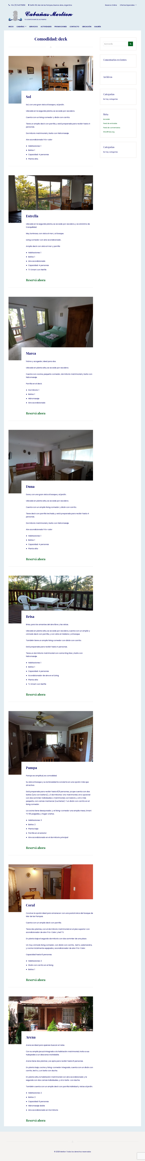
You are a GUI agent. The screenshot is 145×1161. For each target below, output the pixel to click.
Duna (30, 486)
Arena (31, 1037)
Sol (28, 96)
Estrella (32, 216)
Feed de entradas (110, 123)
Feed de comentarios (111, 127)
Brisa (30, 616)
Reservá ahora (35, 280)
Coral (30, 905)
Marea (31, 353)
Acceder (106, 119)
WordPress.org (108, 132)
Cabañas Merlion (48, 14)
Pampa (31, 767)
